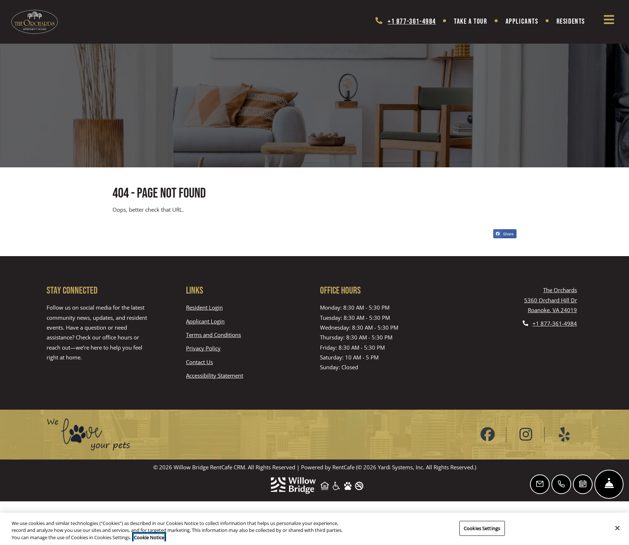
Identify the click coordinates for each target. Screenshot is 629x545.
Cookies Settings (482, 528)
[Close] (617, 528)
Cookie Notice (149, 537)
